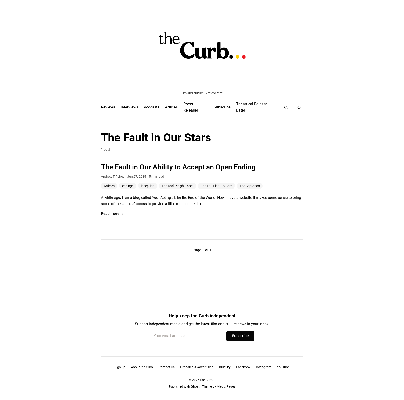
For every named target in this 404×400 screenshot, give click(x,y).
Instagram (263, 367)
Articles (171, 107)
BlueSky (225, 367)
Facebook (243, 367)
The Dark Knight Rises (177, 186)
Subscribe (222, 107)
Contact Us (167, 367)
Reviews (108, 107)
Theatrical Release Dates (252, 107)
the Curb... (207, 380)
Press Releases (191, 107)
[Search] (286, 107)
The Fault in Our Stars (216, 186)
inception (147, 186)
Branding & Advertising (196, 367)
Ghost (195, 386)
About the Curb (142, 367)
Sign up (120, 367)
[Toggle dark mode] (299, 107)
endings (127, 186)
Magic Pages (226, 386)
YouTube (283, 367)
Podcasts (151, 107)
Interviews (129, 107)
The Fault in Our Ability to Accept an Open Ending (178, 167)
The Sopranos (250, 186)
